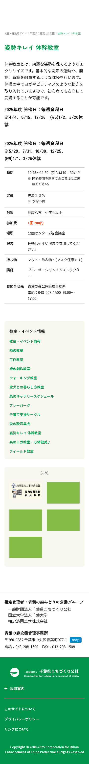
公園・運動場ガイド (15, 33)
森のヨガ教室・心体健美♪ (30, 441)
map (76, 639)
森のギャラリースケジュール (31, 396)
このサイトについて (20, 708)
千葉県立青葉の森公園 (42, 33)
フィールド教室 (21, 451)
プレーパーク (19, 405)
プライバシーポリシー (21, 718)
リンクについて (16, 729)
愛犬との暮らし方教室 (26, 386)
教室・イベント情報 (25, 341)
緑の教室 (16, 350)
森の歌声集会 (19, 423)
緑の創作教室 (19, 368)
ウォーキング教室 (23, 377)
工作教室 (16, 359)
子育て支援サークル (25, 414)
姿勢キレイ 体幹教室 (25, 432)
